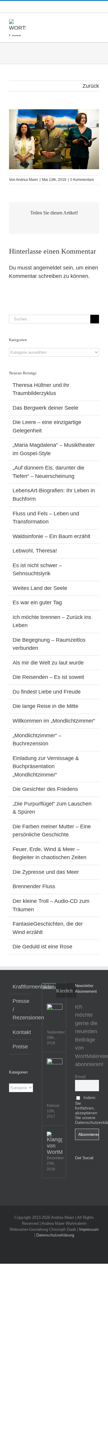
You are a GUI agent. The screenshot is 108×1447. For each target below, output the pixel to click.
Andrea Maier (27, 180)
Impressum (89, 1229)
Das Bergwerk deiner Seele (45, 408)
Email (80, 1076)
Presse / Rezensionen (21, 1009)
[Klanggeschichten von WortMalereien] (54, 1143)
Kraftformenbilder (21, 987)
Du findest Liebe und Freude (47, 692)
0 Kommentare (82, 180)
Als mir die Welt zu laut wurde (48, 663)
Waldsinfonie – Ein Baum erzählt (51, 536)
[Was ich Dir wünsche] (54, 1011)
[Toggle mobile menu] (96, 22)
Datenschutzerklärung (55, 1235)
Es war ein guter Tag (37, 603)
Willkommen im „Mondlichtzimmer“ (54, 721)
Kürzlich (64, 990)
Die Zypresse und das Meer (46, 872)
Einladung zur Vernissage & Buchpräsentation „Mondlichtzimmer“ (46, 766)
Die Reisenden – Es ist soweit (48, 677)
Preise (20, 1047)
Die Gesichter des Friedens (45, 789)
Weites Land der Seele (40, 588)
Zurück (90, 86)
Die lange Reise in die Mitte (45, 706)
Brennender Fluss (34, 886)
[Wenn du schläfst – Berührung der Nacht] (54, 1066)
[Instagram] (85, 1173)
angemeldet (47, 268)
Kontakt (21, 1032)
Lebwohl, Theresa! (35, 551)
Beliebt (49, 987)
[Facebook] (77, 1173)
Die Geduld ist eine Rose (42, 947)
